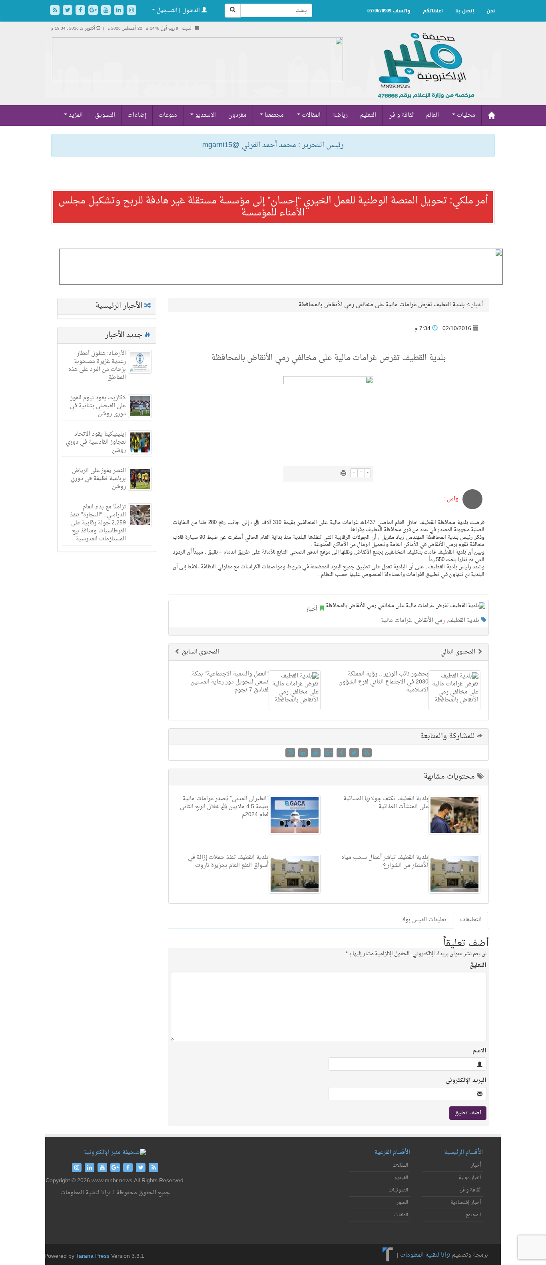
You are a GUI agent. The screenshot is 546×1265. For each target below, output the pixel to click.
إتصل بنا (464, 10)
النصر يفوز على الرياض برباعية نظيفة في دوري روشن (98, 478)
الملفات (401, 1215)
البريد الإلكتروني (466, 1081)
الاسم (479, 1051)
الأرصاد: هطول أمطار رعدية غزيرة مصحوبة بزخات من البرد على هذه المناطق (97, 365)
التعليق (478, 966)
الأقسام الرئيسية (463, 1152)
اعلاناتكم (433, 10)
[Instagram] (131, 11)
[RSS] (55, 11)
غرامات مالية (396, 620)
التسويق (105, 115)
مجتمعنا (273, 115)
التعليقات (471, 919)
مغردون (237, 115)
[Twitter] (68, 11)
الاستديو (204, 115)
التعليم (368, 115)
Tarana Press (93, 1256)
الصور (402, 1202)
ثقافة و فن (401, 115)
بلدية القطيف (463, 620)
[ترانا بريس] (388, 1255)
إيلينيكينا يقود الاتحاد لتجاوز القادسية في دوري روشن (96, 442)
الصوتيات (398, 1190)
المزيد (75, 115)
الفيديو (401, 1177)
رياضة (340, 115)
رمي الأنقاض (430, 620)
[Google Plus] (94, 11)
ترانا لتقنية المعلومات (425, 1255)
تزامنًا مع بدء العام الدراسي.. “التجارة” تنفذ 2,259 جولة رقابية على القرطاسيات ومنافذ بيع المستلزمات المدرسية (98, 523)
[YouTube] (106, 11)
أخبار (477, 304)
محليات (465, 115)
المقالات (310, 115)
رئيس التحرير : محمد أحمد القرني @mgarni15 (273, 145)
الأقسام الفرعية (392, 1152)
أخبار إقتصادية (465, 1202)
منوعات (168, 115)
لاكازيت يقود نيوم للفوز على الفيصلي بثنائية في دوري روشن (98, 405)
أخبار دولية (469, 1177)
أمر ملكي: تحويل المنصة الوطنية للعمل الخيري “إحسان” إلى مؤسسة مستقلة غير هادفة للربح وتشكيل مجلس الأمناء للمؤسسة (273, 207)
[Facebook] (81, 11)
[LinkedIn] (119, 11)
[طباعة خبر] (343, 473)
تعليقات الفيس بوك (424, 919)
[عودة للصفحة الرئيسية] (425, 74)
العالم (432, 115)
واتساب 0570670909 (388, 10)
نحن (490, 10)
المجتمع (473, 1215)
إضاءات (137, 115)
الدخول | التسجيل (178, 10)
